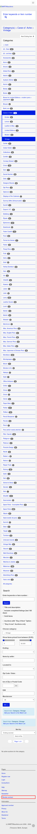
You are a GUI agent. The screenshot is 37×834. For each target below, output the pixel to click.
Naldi (6, 377)
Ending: (6, 648)
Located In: (7, 665)
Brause (6, 104)
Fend (6, 236)
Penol (6, 425)
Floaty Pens (8, 249)
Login (3, 780)
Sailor (6, 474)
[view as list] (15, 746)
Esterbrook (7, 227)
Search (6, 603)
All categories (7, 584)
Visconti (7, 549)
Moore (6, 364)
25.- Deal (8, 49)
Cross (7, 165)
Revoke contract (7, 797)
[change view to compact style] (20, 746)
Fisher (6, 245)
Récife (6, 452)
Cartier (6, 143)
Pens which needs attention (13, 430)
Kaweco (7, 284)
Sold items (8, 616)
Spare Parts (8, 509)
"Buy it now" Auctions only (15, 624)
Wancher (7, 557)
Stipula (6, 513)
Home (3, 773)
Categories (8, 40)
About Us (5, 812)
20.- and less (8, 53)
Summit (6, 522)
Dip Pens (7, 187)
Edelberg (7, 214)
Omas (6, 390)
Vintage (7, 30)
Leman (8, 121)
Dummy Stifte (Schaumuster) (14, 201)
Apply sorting (18, 736)
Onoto (6, 394)
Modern (9, 135)
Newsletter (5, 794)
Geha (6, 258)
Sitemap (4, 790)
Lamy (6, 297)
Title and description (12, 607)
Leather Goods (9, 302)
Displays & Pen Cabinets (12, 196)
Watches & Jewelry (10, 562)
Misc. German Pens (11, 342)
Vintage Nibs (8, 544)
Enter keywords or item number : (15, 595)
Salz (6, 478)
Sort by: (18, 729)
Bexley (6, 89)
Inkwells (7, 280)
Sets (5, 491)
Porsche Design (9, 447)
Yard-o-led (8, 579)
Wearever (7, 571)
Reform (6, 460)
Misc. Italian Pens (10, 346)
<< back (5, 45)
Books (6, 93)
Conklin (7, 156)
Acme (6, 62)
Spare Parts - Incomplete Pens (14, 504)
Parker (7, 408)
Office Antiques (9, 381)
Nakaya (6, 372)
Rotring (7, 469)
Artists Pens (8, 71)
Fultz (6, 253)
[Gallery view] (18, 746)
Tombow (7, 535)
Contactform (6, 783)
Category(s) (9, 27)
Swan (6, 527)
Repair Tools (8, 465)
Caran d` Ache (24, 27)
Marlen (7, 311)
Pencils (7, 421)
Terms (4, 818)
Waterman (8, 566)
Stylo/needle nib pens (11, 518)
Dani (6, 170)
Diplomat (7, 192)
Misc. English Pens (10, 333)
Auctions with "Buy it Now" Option (17, 621)
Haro (6, 271)
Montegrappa (9, 359)
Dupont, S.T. (8, 209)
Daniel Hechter (9, 174)
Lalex (6, 293)
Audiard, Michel (9, 80)
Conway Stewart (10, 161)
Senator (7, 487)
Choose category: (10, 629)
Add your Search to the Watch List (15, 713)
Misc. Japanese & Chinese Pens (15, 350)
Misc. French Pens (10, 337)
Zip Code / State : (9, 673)
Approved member (8, 805)
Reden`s (7, 456)
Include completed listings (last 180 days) (17, 611)
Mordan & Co (8, 368)
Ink (5, 275)
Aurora (6, 84)
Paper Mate (8, 403)
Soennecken (8, 500)
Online (6, 386)
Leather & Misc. (11, 126)
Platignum (8, 438)
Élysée (6, 218)
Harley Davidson (10, 267)
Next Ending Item (27, 36)
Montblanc (8, 355)
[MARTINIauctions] (18, 6)
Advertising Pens (10, 575)
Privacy (4, 808)
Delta (6, 179)
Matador (7, 319)
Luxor (6, 306)
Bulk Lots (7, 108)
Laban (6, 289)
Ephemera (8, 223)
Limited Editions (11, 130)
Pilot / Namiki (9, 434)
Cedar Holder (9, 148)
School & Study (9, 483)
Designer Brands (10, 183)
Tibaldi (6, 531)
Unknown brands (10, 540)
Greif (6, 262)
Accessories (8, 58)
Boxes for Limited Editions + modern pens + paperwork (17, 98)
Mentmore (7, 324)
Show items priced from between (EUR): (18, 637)
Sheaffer (7, 496)
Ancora (7, 67)
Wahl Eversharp (9, 553)
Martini (6, 315)
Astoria (7, 75)
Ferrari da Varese (10, 240)
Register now (6, 776)
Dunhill (6, 205)
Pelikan (7, 412)
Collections (8, 152)
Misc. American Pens (11, 328)
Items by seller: (8, 656)
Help (3, 787)
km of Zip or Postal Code (12, 682)
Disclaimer (5, 815)
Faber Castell (9, 231)
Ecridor (8, 117)
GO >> (6, 705)
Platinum (7, 443)
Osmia (6, 399)
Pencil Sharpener (10, 416)
